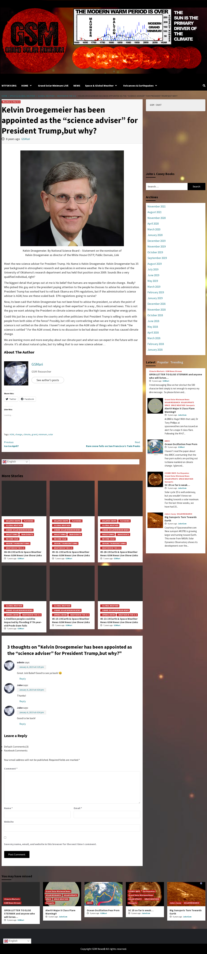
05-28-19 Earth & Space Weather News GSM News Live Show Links (119, 553)
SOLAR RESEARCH (172, 402)
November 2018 (156, 309)
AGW (12, 434)
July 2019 (152, 269)
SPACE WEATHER (178, 405)
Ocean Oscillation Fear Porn (181, 444)
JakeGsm (182, 415)
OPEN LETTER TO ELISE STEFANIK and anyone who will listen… (19, 914)
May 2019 (152, 281)
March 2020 (153, 229)
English (11, 461)
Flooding (28, 521)
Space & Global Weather (99, 85)
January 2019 (155, 298)
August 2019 (154, 264)
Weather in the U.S (11, 102)
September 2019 (157, 258)
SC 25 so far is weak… (177, 485)
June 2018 (153, 321)
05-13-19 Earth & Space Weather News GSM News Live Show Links (119, 620)
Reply (22, 678)
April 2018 (153, 332)
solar (50, 434)
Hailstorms (12, 534)
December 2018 (156, 304)
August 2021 (154, 212)
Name (8, 808)
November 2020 (156, 218)
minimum (42, 434)
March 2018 (153, 338)
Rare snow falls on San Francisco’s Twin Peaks (113, 444)
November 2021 (156, 206)
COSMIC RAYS (170, 473)
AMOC (167, 441)
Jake (20, 685)
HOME (24, 85)
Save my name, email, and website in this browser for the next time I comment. (50, 844)
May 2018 (152, 326)
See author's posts (48, 380)
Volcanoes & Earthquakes (138, 85)
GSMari (25, 139)
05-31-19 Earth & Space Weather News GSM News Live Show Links (71, 553)
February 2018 (155, 344)
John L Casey (170, 514)
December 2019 (156, 241)
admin (20, 662)
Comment (10, 768)
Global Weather (14, 525)
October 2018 (155, 315)
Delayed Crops (13, 521)
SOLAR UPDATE (187, 402)
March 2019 (153, 286)
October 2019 (155, 252)
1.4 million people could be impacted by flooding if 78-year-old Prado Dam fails (23, 622)
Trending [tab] (176, 362)
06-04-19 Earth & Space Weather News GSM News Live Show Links (23, 553)
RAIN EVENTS (27, 534)
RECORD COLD (12, 539)
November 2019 (156, 246)
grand (34, 434)
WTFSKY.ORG (9, 85)
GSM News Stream (173, 371)
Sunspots (190, 405)
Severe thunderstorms (17, 543)
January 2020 (155, 235)
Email (78, 808)
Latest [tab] (151, 362)
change (18, 434)
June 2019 (153, 275)
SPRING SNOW (12, 615)
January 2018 (155, 349)
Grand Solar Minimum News (19, 530)
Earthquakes (183, 473)
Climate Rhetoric (157, 371)
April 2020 (153, 223)
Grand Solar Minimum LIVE (53, 85)
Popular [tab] (163, 362)
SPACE (167, 405)
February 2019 (155, 292)
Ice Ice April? (11, 444)
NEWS (76, 85)
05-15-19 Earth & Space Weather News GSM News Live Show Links (71, 620)
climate (27, 434)
